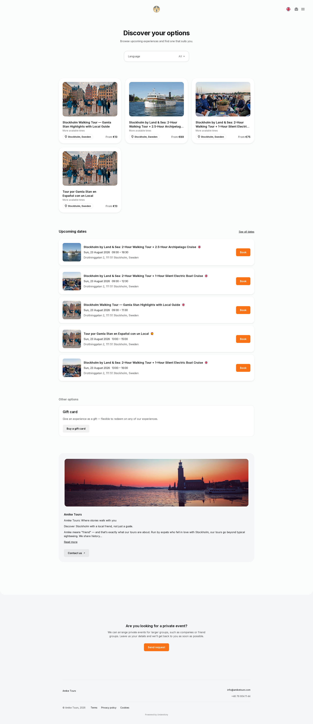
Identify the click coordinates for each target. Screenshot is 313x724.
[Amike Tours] (156, 9)
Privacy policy (108, 707)
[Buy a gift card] (296, 9)
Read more (70, 542)
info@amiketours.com (238, 689)
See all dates (246, 231)
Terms (94, 707)
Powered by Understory (156, 714)
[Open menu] (303, 9)
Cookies (124, 707)
